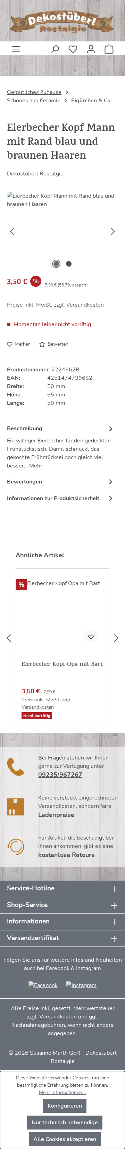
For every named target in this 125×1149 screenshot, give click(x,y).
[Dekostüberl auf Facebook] (43, 985)
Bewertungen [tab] (24, 482)
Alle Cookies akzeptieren (64, 1139)
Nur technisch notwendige (65, 1122)
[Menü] (16, 47)
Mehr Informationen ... (62, 1092)
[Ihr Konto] (91, 47)
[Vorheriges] (12, 231)
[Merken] (91, 636)
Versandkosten (58, 1017)
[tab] (61, 446)
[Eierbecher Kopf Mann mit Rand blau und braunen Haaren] (62, 231)
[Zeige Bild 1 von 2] (56, 264)
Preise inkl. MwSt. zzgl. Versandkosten (55, 305)
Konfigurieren (65, 1106)
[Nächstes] (113, 231)
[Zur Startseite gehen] (62, 22)
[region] (62, 231)
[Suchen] (55, 47)
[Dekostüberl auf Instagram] (81, 985)
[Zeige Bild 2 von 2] (69, 264)
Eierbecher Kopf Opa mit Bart (62, 665)
